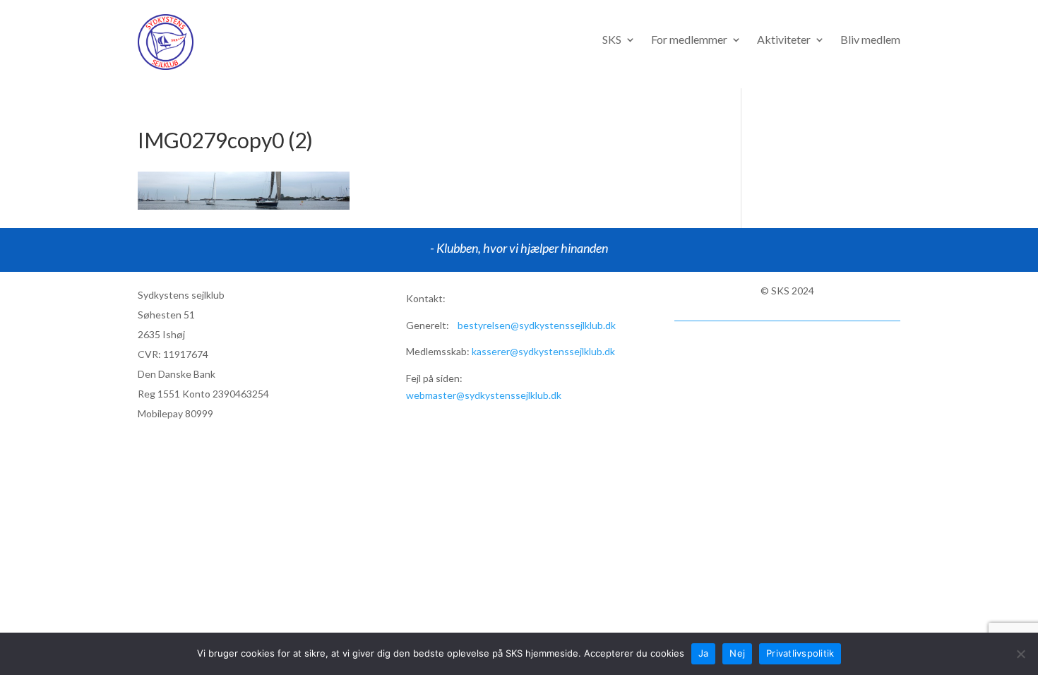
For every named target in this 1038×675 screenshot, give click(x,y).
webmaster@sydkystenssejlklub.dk (483, 395)
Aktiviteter (784, 40)
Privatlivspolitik (800, 653)
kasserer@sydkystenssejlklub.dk (543, 351)
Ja (703, 653)
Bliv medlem (870, 40)
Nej (737, 653)
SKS (611, 40)
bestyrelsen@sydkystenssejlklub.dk (537, 325)
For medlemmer (689, 40)
